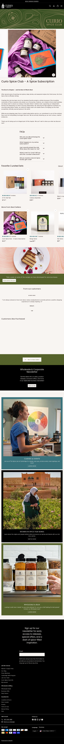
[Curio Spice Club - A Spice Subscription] (15, 226)
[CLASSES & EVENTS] (32, 427)
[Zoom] (53, 74)
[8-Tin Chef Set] (15, 185)
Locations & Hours (6, 700)
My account (4, 682)
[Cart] (58, 6)
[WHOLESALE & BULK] (32, 573)
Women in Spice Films (7, 668)
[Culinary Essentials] (43, 185)
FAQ (2, 711)
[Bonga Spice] (43, 226)
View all (60, 166)
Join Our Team (5, 677)
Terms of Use (5, 706)
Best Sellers (16, 207)
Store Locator (5, 702)
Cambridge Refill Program (8, 675)
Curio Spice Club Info (7, 680)
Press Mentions (5, 673)
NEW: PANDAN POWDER (31, 1)
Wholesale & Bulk (6, 688)
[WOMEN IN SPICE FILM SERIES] (32, 500)
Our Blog (3, 671)
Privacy (3, 704)
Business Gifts (5, 691)
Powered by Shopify (7, 740)
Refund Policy (5, 709)
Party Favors (4, 693)
